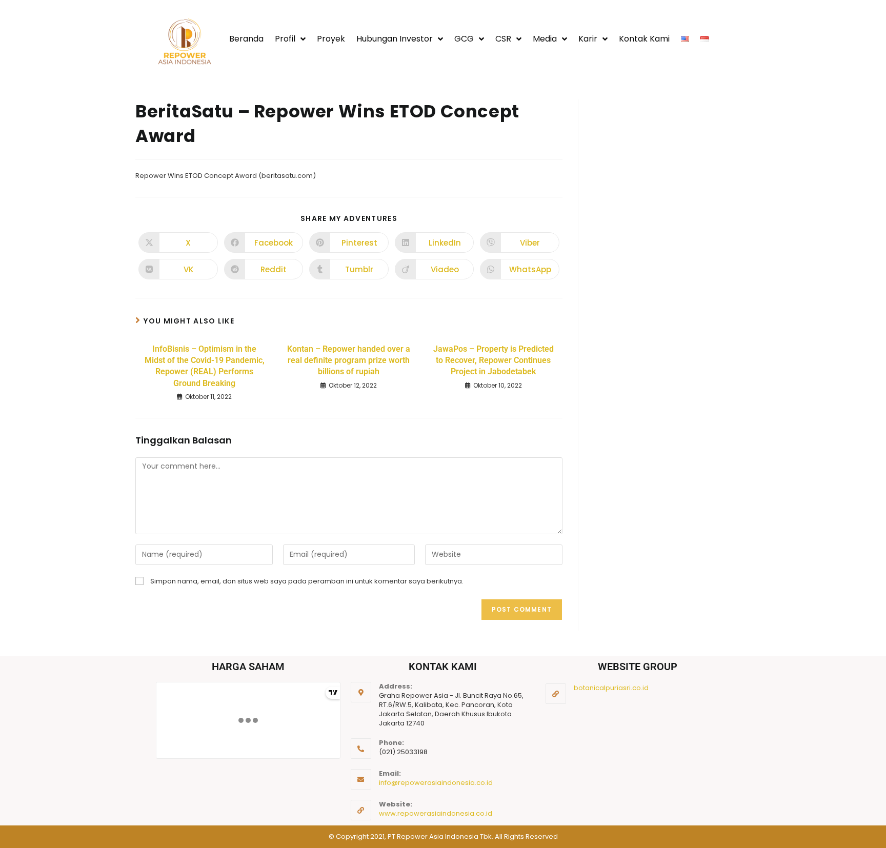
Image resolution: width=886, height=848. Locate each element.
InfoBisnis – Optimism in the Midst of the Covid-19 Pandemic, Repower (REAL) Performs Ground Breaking (205, 366)
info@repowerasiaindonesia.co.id (436, 783)
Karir (587, 39)
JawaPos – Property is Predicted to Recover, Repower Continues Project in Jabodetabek (493, 360)
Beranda (246, 39)
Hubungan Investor (394, 39)
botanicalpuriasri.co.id (611, 688)
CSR (503, 39)
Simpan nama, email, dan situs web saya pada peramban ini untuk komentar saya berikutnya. (307, 581)
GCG (464, 39)
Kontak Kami (644, 39)
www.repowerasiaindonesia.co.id (435, 813)
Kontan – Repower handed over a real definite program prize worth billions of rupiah (348, 360)
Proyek (331, 39)
